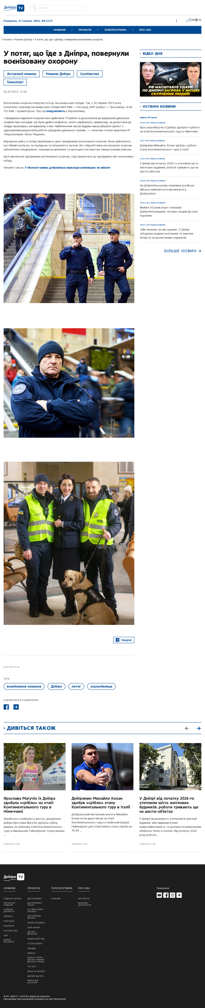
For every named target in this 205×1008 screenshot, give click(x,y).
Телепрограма (115, 29)
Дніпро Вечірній (32, 933)
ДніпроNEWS (34, 899)
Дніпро (56, 686)
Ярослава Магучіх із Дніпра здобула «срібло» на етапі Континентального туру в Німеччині (29, 805)
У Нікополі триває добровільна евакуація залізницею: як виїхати (67, 167)
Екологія (9, 926)
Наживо (56, 899)
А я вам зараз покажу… (35, 910)
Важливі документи (84, 904)
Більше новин (180, 251)
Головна (6, 39)
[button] (198, 728)
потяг (76, 686)
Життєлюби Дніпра (34, 917)
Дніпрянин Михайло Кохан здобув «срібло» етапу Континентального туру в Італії (101, 802)
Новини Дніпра (23, 39)
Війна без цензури (33, 982)
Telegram (126, 640)
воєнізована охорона (24, 686)
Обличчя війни (36, 923)
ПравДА (31, 948)
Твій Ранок (33, 928)
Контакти (83, 899)
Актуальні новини (21, 74)
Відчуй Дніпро (35, 976)
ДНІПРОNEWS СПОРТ (34, 904)
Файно (31, 953)
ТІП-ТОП (31, 967)
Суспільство (89, 74)
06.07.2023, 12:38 (15, 91)
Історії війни (34, 944)
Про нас (145, 29)
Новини (60, 29)
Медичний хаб (36, 939)
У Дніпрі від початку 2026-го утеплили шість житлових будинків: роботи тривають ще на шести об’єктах (169, 805)
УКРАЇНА (8, 916)
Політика (9, 921)
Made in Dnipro (36, 971)
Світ (6, 936)
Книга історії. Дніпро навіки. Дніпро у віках (36, 960)
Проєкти (84, 29)
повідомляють (55, 111)
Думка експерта (9, 941)
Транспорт (15, 82)
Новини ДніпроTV (9, 910)
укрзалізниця (101, 686)
